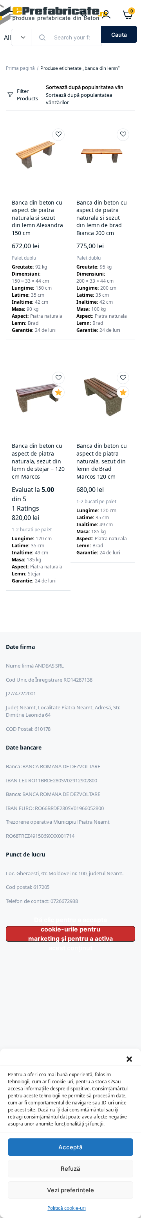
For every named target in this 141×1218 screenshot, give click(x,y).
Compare (35, 356)
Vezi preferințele (70, 1190)
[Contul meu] (106, 14)
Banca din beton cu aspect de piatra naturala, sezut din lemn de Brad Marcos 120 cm (101, 461)
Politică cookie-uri (66, 1208)
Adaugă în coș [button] (19, 356)
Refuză (71, 1168)
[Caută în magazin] (84, 14)
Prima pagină (20, 68)
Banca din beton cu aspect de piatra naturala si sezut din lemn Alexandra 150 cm (37, 218)
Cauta (119, 34)
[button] (129, 1058)
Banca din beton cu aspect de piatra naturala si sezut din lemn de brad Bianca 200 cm (101, 218)
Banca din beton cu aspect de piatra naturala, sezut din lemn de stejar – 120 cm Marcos (38, 461)
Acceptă (70, 1147)
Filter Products (27, 94)
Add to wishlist (58, 134)
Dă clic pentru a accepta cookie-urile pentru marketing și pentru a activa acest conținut (70, 934)
